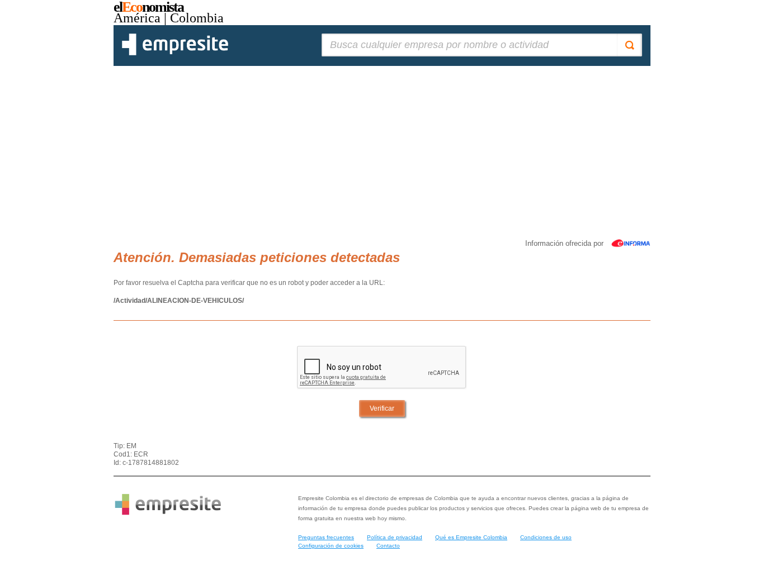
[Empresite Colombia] (175, 53)
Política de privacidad (394, 537)
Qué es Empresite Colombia (471, 537)
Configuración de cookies (331, 546)
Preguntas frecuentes (326, 537)
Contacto (388, 546)
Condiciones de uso (546, 537)
